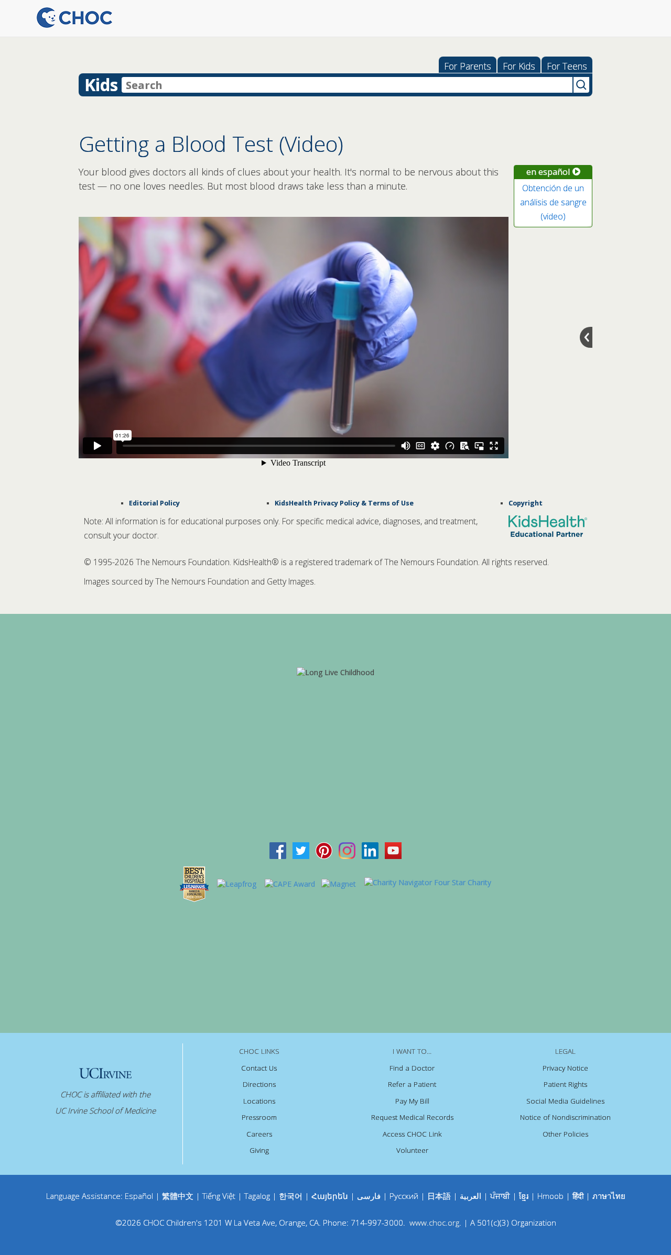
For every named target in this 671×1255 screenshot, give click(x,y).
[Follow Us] (300, 849)
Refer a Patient (412, 1084)
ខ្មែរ (525, 1196)
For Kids (519, 66)
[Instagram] (347, 849)
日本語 (439, 1196)
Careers (259, 1134)
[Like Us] (277, 849)
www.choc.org (434, 1222)
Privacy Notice (565, 1068)
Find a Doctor (412, 1068)
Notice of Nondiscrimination (565, 1117)
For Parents (467, 66)
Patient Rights (565, 1084)
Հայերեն (329, 1196)
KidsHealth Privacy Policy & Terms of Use (344, 503)
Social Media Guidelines (565, 1101)
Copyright (525, 503)
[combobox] (347, 85)
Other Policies (565, 1134)
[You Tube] (393, 849)
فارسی (369, 1196)
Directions (259, 1084)
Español (139, 1196)
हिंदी (577, 1196)
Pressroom (259, 1117)
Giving (259, 1150)
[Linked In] (370, 849)
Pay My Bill (412, 1101)
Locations (259, 1101)
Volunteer (412, 1150)
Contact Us (259, 1068)
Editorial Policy (154, 503)
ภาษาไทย (608, 1196)
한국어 (290, 1196)
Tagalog (257, 1196)
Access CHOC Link (412, 1134)
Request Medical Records (412, 1117)
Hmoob (550, 1196)
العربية (470, 1196)
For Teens (567, 66)
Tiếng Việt (218, 1196)
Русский (403, 1196)
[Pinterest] (323, 849)
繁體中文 (177, 1196)
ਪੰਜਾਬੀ (501, 1196)
